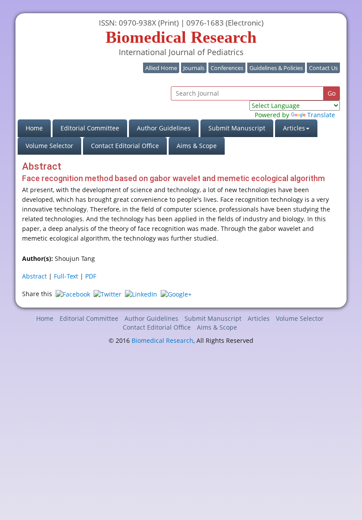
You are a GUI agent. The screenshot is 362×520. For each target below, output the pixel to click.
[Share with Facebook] (73, 294)
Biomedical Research (162, 340)
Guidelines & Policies (276, 68)
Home (38, 127)
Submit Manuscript (236, 128)
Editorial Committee (89, 128)
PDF (90, 276)
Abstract (34, 276)
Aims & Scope (197, 145)
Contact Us (323, 68)
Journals (193, 68)
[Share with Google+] (176, 294)
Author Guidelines (164, 128)
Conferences (227, 68)
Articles (259, 318)
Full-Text (66, 276)
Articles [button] (294, 128)
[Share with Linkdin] (141, 294)
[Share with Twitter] (107, 294)
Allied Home (161, 68)
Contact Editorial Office (125, 145)
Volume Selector (49, 145)
